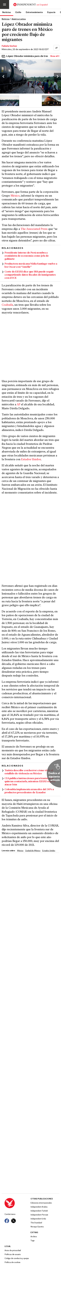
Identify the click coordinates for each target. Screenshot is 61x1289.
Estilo (18, 12)
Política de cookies (12, 1262)
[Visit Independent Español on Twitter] (13, 1221)
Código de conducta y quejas (17, 1258)
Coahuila (7, 305)
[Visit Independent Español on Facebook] (7, 1221)
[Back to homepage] (17, 1203)
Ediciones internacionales (41, 1203)
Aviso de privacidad (13, 1251)
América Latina (19, 19)
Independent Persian (39, 1215)
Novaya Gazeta (37, 1227)
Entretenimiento (34, 12)
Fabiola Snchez (9, 46)
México (15, 196)
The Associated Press (34, 229)
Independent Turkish (39, 1211)
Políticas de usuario (13, 1254)
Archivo (33, 1237)
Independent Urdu (38, 1219)
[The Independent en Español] (30, 4)
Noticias (6, 12)
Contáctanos (10, 1214)
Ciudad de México (32, 851)
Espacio (51, 12)
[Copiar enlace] (56, 48)
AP (18, 404)
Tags (32, 1241)
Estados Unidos (31, 459)
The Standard (36, 1223)
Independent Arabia (38, 1207)
